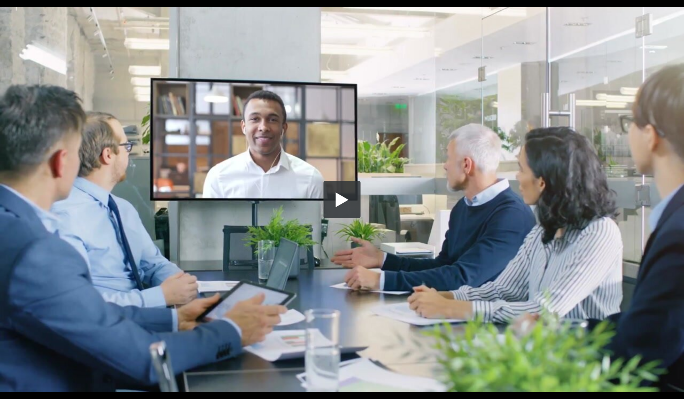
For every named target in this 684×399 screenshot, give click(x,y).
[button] (342, 199)
